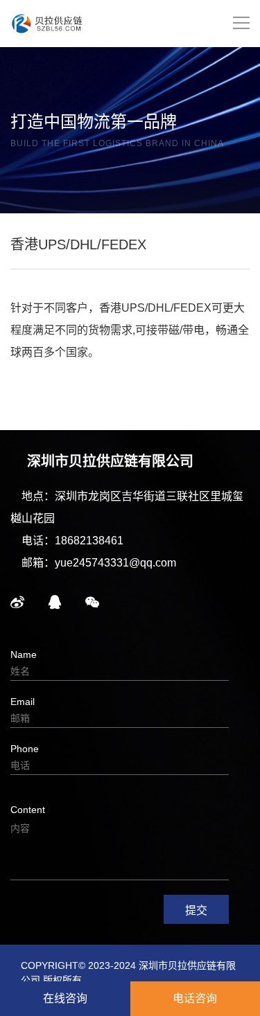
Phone (24, 748)
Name (23, 654)
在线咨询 (65, 998)
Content (27, 809)
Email (22, 701)
